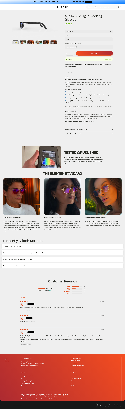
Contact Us (74, 385)
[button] (67, 286)
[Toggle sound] (58, 165)
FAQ (72, 381)
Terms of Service (75, 360)
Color (66, 36)
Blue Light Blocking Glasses (28, 381)
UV (21, 378)
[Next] (57, 29)
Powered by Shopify (17, 405)
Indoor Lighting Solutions (27, 383)
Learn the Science (76, 378)
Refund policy (74, 363)
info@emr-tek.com (32, 365)
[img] (24, 301)
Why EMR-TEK (74, 376)
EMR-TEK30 (89, 2)
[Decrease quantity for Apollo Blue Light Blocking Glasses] (66, 53)
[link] (21, 196)
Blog (72, 383)
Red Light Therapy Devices (28, 376)
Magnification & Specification (73, 43)
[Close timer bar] (123, 2)
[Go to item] (15, 42)
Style (66, 28)
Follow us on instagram (77, 358)
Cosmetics (24, 385)
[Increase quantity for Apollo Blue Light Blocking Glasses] (73, 53)
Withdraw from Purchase (77, 365)
